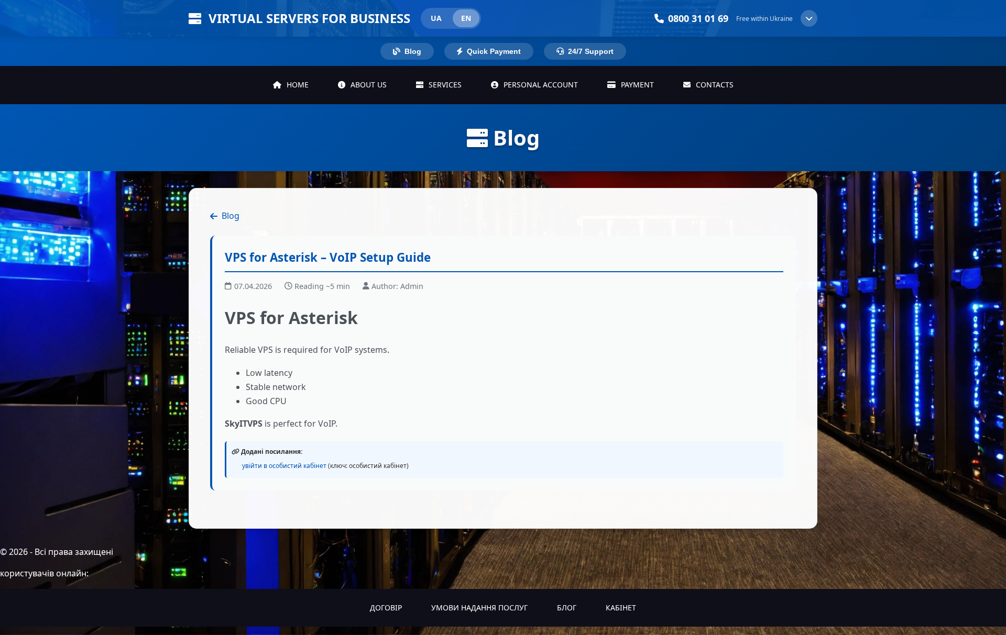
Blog (230, 215)
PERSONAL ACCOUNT (539, 85)
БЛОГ (566, 607)
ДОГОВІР (386, 607)
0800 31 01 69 (698, 18)
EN (466, 18)
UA (436, 18)
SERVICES (444, 85)
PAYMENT (636, 85)
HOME (297, 85)
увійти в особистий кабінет (284, 465)
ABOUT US (367, 85)
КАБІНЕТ (621, 607)
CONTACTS (714, 85)
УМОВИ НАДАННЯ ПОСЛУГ (479, 607)
